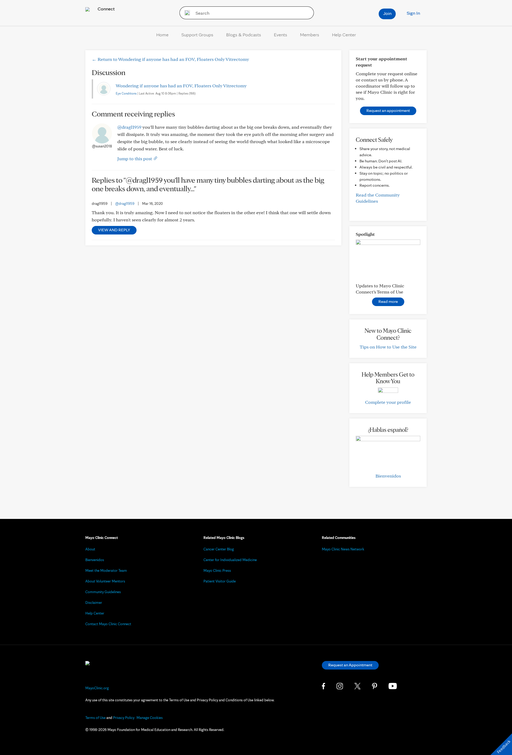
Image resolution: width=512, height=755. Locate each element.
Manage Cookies (150, 717)
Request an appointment (388, 110)
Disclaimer (93, 602)
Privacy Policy (123, 717)
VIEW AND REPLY (114, 229)
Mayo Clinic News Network (343, 549)
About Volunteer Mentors (105, 581)
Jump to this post (135, 158)
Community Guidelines (103, 592)
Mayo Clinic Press (217, 570)
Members (309, 34)
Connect (106, 8)
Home (162, 34)
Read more (388, 301)
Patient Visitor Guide (219, 581)
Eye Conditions (126, 93)
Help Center (344, 34)
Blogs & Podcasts (243, 34)
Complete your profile (388, 402)
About (90, 549)
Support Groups (197, 34)
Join (387, 13)
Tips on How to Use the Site (388, 347)
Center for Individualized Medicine (230, 560)
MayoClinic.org (97, 688)
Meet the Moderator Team (106, 570)
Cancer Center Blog (218, 549)
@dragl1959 (129, 127)
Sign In (413, 13)
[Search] (185, 12)
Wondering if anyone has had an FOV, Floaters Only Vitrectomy (181, 85)
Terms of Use (95, 717)
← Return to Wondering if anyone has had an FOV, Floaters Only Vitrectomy (170, 59)
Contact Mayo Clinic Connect (108, 624)
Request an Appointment (350, 664)
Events (280, 34)
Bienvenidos (388, 476)
